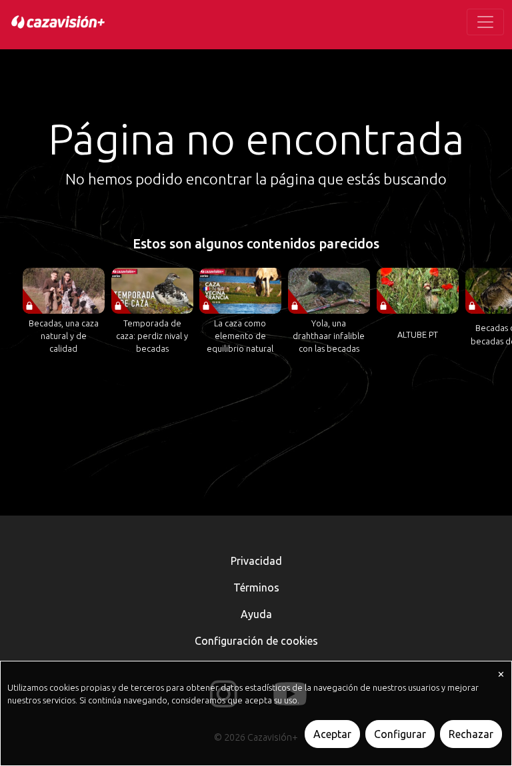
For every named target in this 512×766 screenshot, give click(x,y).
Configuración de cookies (256, 641)
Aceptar (332, 734)
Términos (256, 587)
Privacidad (256, 561)
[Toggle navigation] (485, 22)
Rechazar (471, 734)
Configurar (400, 734)
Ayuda (256, 614)
